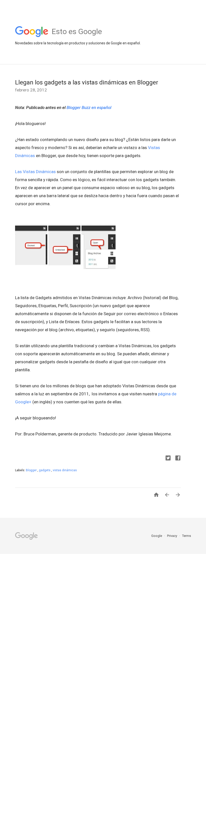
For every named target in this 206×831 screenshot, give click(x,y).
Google (157, 536)
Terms (186, 536)
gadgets (45, 470)
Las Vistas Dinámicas (36, 171)
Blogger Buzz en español (89, 107)
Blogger (31, 470)
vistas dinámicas (65, 470)
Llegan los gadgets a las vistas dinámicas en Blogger (86, 82)
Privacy (172, 536)
